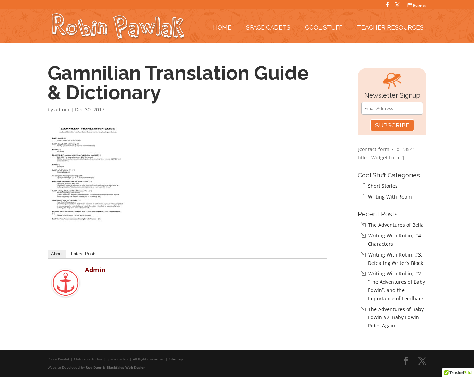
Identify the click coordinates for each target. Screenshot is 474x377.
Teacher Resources (390, 27)
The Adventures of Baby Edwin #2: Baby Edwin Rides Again (396, 317)
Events (417, 5)
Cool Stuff (323, 27)
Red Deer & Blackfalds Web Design (116, 367)
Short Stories (383, 186)
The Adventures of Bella (396, 224)
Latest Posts (84, 254)
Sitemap (176, 359)
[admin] (65, 292)
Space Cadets (268, 27)
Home (222, 27)
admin (61, 109)
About (57, 254)
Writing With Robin (390, 196)
